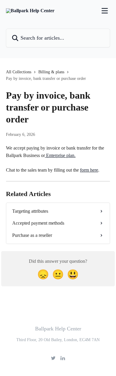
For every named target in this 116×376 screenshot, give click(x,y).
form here (89, 170)
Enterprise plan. (60, 155)
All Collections (18, 72)
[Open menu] (104, 10)
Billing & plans (51, 72)
